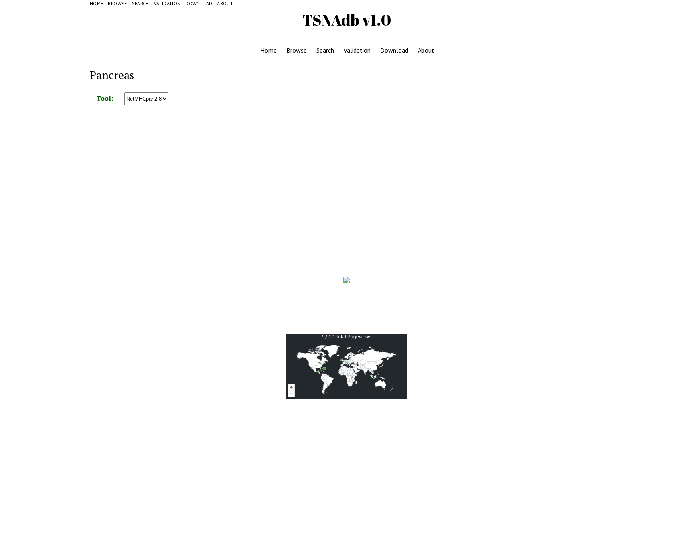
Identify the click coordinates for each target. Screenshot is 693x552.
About (225, 3)
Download (198, 3)
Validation (167, 3)
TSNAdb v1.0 (346, 20)
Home (96, 3)
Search (140, 3)
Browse (117, 3)
